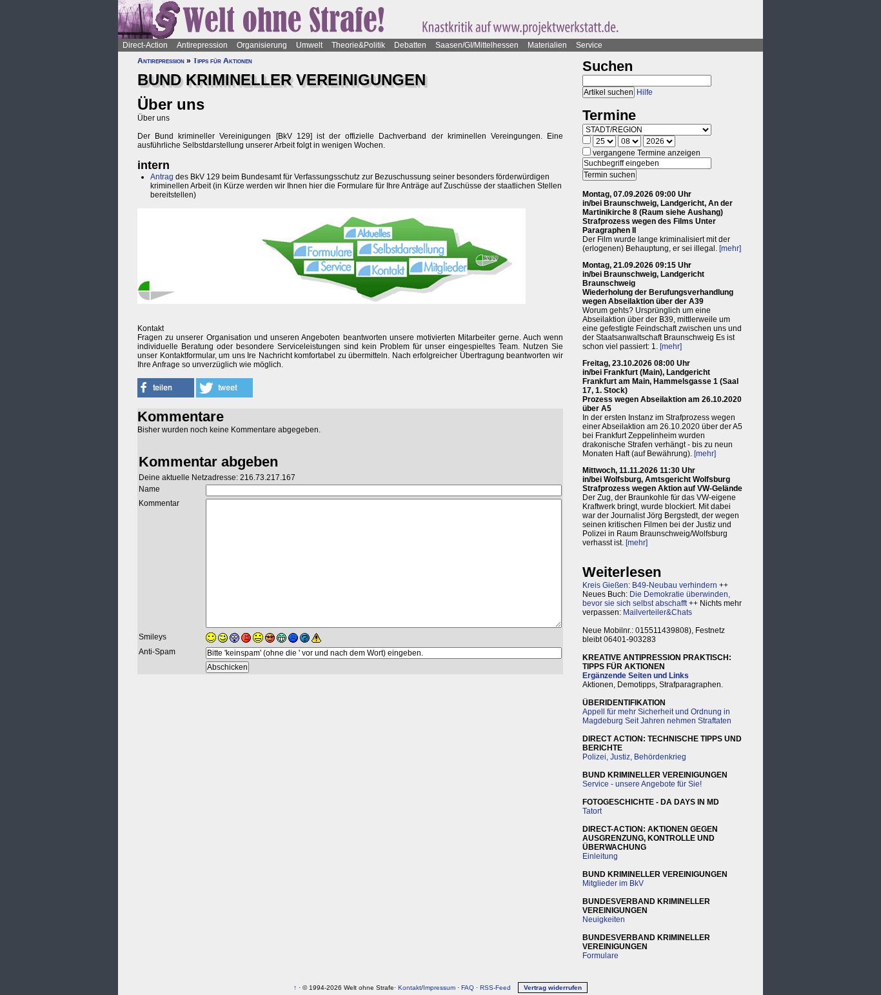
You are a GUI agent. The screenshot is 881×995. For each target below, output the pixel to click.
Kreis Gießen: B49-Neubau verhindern (649, 585)
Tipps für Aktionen (222, 60)
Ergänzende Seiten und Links (635, 675)
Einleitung (600, 856)
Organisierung (262, 45)
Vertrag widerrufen (553, 987)
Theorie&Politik (358, 45)
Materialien (547, 45)
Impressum (439, 987)
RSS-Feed (495, 987)
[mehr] (730, 248)
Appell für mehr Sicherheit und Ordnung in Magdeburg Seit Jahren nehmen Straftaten (656, 716)
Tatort (592, 811)
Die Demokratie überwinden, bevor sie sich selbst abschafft (656, 599)
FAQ (467, 987)
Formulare (600, 955)
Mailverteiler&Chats (657, 612)
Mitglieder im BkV (613, 883)
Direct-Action (145, 45)
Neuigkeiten (603, 919)
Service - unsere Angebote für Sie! (642, 784)
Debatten (410, 45)
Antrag (161, 176)
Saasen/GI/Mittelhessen (477, 45)
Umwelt (309, 45)
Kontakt (409, 987)
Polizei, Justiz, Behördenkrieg (634, 756)
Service (589, 45)
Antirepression (202, 45)
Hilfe (645, 92)
